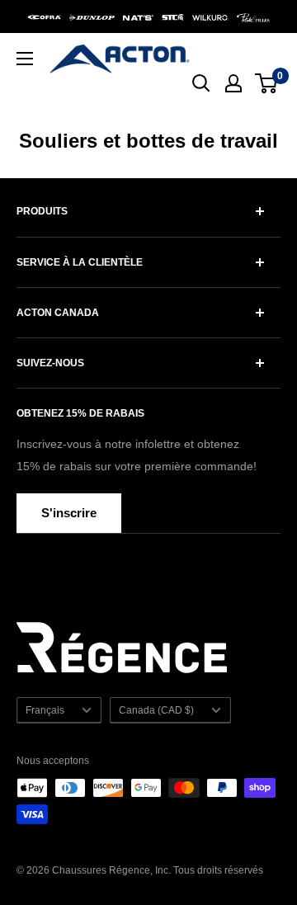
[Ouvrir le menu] (24, 58)
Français (45, 710)
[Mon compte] (233, 83)
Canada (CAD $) (156, 710)
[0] (267, 83)
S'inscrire (69, 513)
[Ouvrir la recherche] (201, 83)
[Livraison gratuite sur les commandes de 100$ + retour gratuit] (148, 16)
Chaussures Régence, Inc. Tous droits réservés (157, 870)
